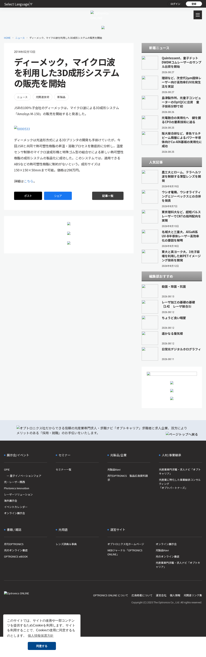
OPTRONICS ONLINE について (110, 595)
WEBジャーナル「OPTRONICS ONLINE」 (124, 552)
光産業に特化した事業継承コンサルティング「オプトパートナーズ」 (180, 484)
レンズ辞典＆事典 (66, 544)
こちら (28, 181)
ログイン (175, 3)
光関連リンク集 (193, 595)
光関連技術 (42, 97)
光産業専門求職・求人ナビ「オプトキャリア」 (180, 471)
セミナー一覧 (63, 469)
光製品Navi (114, 469)
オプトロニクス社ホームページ (125, 544)
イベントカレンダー (16, 507)
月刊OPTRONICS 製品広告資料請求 (127, 478)
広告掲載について (142, 595)
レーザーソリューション (18, 494)
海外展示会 (10, 500)
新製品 (61, 97)
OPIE (7, 469)
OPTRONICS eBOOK (16, 556)
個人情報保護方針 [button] (41, 635)
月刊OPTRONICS (14, 544)
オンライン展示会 (14, 513)
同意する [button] (41, 646)
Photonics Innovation (16, 488)
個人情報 (175, 595)
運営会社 (161, 595)
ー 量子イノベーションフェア (22, 476)
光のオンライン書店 (16, 550)
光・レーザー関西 (14, 482)
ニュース (22, 97)
